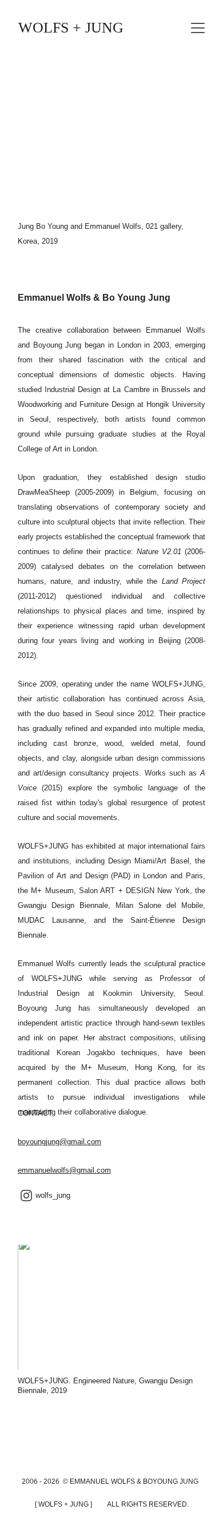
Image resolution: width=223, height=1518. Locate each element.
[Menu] (198, 28)
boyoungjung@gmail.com (59, 1141)
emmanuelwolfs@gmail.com (64, 1170)
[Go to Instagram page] (26, 1195)
